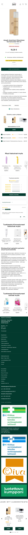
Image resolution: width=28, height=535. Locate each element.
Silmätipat (3, 379)
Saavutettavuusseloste (6, 351)
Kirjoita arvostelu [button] (14, 194)
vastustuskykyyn (5, 275)
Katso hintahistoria (15, 108)
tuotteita (13, 254)
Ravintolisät (3, 370)
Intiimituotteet (4, 377)
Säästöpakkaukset (5, 356)
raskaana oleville (17, 275)
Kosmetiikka (3, 368)
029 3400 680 (6, 396)
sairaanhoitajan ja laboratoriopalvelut (9, 267)
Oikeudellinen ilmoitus (6, 345)
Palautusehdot (4, 341)
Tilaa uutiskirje (6, 402)
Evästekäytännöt (4, 349)
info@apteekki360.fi (6, 398)
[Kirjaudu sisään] (20, 4)
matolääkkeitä (20, 281)
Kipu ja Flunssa (4, 372)
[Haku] (23, 4)
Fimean (11, 429)
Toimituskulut (12, 52)
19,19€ (8, 525)
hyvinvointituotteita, (21, 259)
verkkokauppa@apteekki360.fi (8, 391)
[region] (14, 518)
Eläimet (2, 381)
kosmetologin (17, 265)
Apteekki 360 (4, 253)
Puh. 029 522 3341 (5, 432)
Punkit (2, 364)
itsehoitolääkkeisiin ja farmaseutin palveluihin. (11, 257)
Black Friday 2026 (5, 358)
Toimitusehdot (4, 337)
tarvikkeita (19, 282)
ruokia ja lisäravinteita (6, 282)
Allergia (2, 362)
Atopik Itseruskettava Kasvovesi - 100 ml (7, 137)
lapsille (11, 275)
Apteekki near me (5, 383)
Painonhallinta (4, 375)
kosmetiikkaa (14, 260)
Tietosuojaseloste (5, 343)
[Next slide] (26, 518)
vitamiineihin (18, 271)
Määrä (14, 62)
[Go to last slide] (1, 518)
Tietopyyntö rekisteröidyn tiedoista (8, 347)
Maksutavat (3, 339)
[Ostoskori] (25, 4)
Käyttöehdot (3, 335)
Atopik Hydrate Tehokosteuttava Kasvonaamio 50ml (13, 141)
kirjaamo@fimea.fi (5, 430)
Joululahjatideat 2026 (6, 360)
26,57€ (19, 521)
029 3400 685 (6, 388)
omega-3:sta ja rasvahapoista (8, 271)
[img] (5, 207)
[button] (11, 43)
